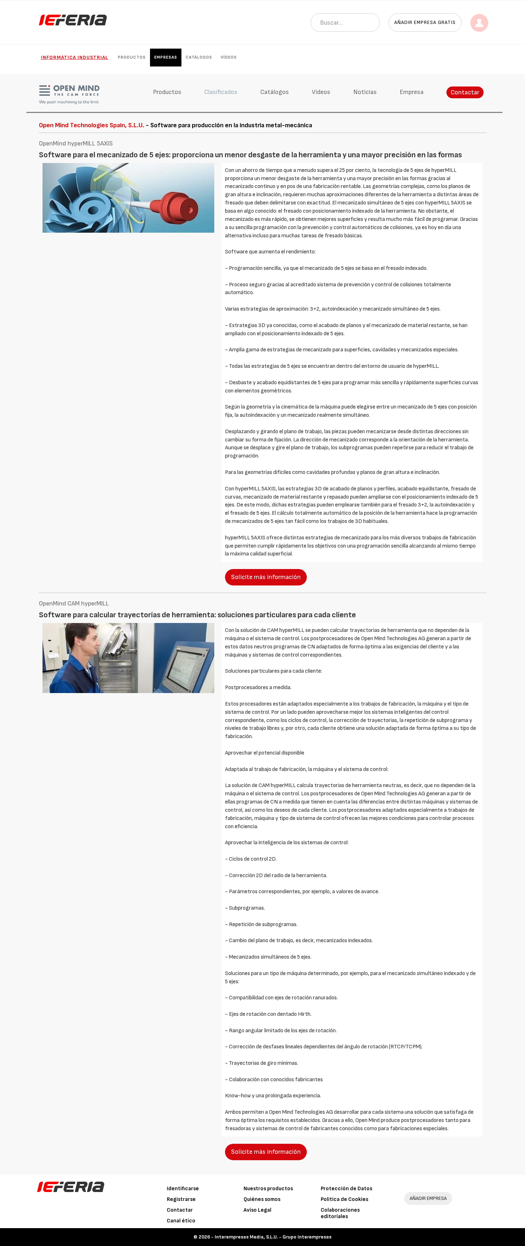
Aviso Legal (257, 1210)
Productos (132, 57)
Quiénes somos (262, 1199)
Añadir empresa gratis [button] (425, 22)
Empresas (165, 57)
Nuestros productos (268, 1188)
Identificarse (183, 1188)
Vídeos (229, 57)
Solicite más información (266, 577)
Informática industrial (74, 57)
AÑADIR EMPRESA (428, 1198)
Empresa (412, 92)
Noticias (365, 92)
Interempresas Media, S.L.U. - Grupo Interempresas (273, 1237)
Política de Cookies (344, 1199)
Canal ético (181, 1220)
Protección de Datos (346, 1188)
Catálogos (199, 57)
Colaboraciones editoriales (340, 1213)
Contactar (465, 92)
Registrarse (181, 1199)
